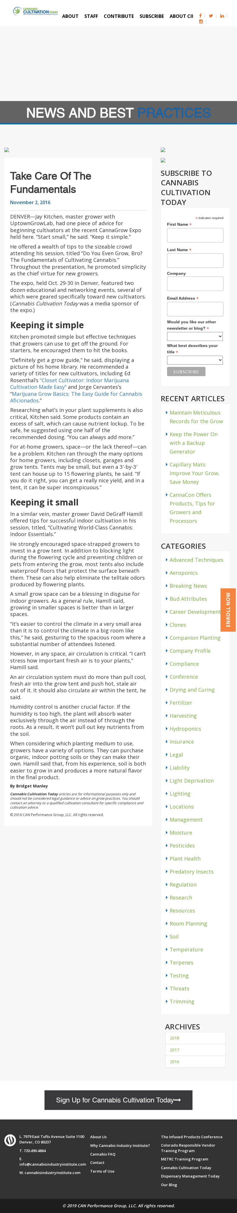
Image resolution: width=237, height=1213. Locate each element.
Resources (182, 910)
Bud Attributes (188, 598)
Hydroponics (185, 728)
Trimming (182, 1001)
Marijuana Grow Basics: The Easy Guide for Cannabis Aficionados (76, 397)
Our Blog (169, 1184)
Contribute (119, 16)
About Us (98, 1136)
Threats (179, 988)
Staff (91, 16)
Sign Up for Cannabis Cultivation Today (115, 1100)
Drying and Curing (192, 689)
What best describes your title (192, 349)
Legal (176, 754)
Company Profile (190, 650)
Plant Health (185, 858)
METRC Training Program (184, 1159)
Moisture (181, 832)
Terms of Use (102, 1171)
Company (176, 273)
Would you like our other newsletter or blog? (191, 325)
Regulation (183, 884)
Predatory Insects (192, 871)
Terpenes (181, 962)
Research (181, 897)
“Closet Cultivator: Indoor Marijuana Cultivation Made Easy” (69, 383)
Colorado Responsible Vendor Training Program (188, 1148)
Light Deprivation (192, 780)
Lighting (180, 793)
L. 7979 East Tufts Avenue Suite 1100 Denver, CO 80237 (51, 1139)
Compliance (184, 663)
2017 (174, 1049)
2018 (174, 1038)
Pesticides (182, 845)
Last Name (179, 250)
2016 (174, 1061)
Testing (179, 975)
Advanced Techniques (196, 559)
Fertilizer (181, 702)
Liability (180, 767)
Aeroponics (184, 572)
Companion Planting (195, 637)
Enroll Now (228, 610)
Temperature (186, 949)
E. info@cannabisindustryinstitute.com (52, 1161)
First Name (179, 224)
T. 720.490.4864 (32, 1150)
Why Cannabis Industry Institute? (120, 1145)
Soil (174, 936)
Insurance (182, 741)
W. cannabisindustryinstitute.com (49, 1172)
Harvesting (183, 715)
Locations (182, 806)
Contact (97, 1162)
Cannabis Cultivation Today (186, 1167)
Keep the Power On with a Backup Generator (194, 443)
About (70, 16)
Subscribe (152, 16)
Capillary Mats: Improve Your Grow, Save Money (195, 473)
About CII (181, 16)
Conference (184, 676)
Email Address (183, 298)
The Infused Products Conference (192, 1136)
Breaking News (188, 585)
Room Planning (188, 923)
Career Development (195, 611)
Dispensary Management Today (190, 1176)
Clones (178, 624)
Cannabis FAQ (102, 1154)
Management (186, 819)
